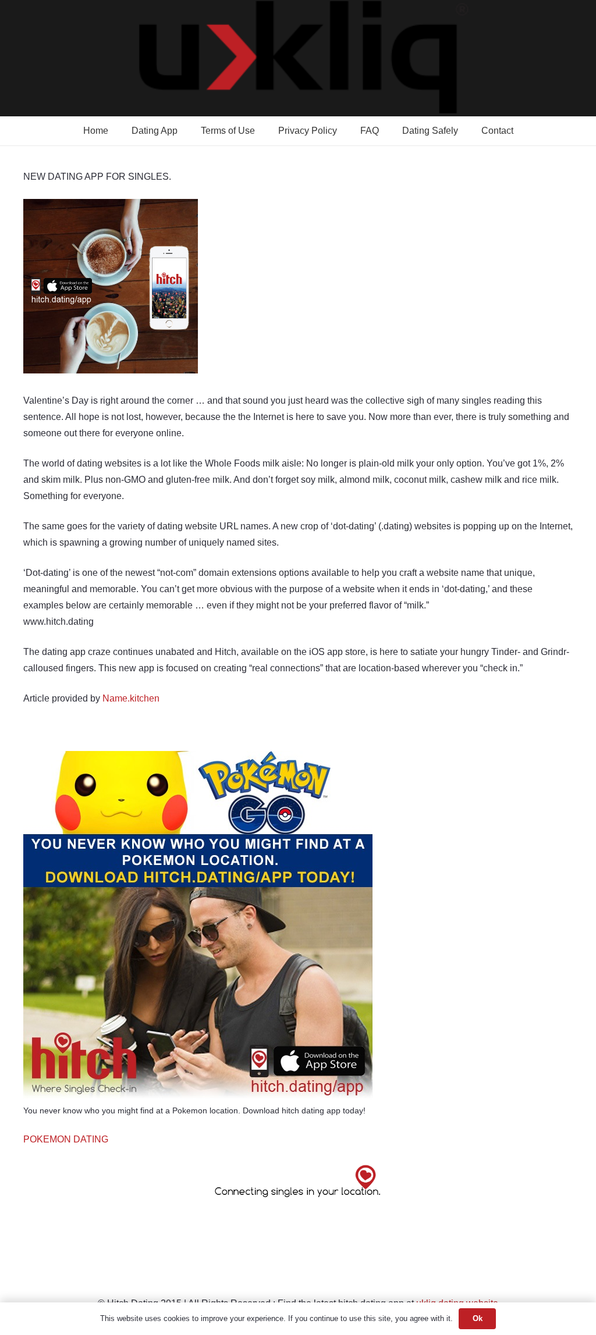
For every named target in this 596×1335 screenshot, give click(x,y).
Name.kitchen (130, 698)
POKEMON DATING (65, 1139)
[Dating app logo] (298, 58)
